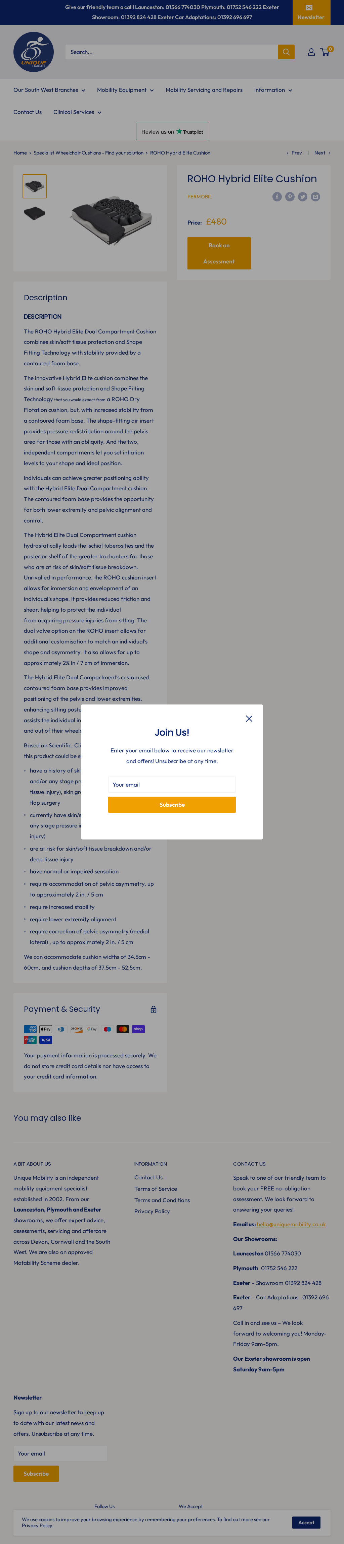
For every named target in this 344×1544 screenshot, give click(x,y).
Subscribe (172, 804)
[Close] (249, 718)
